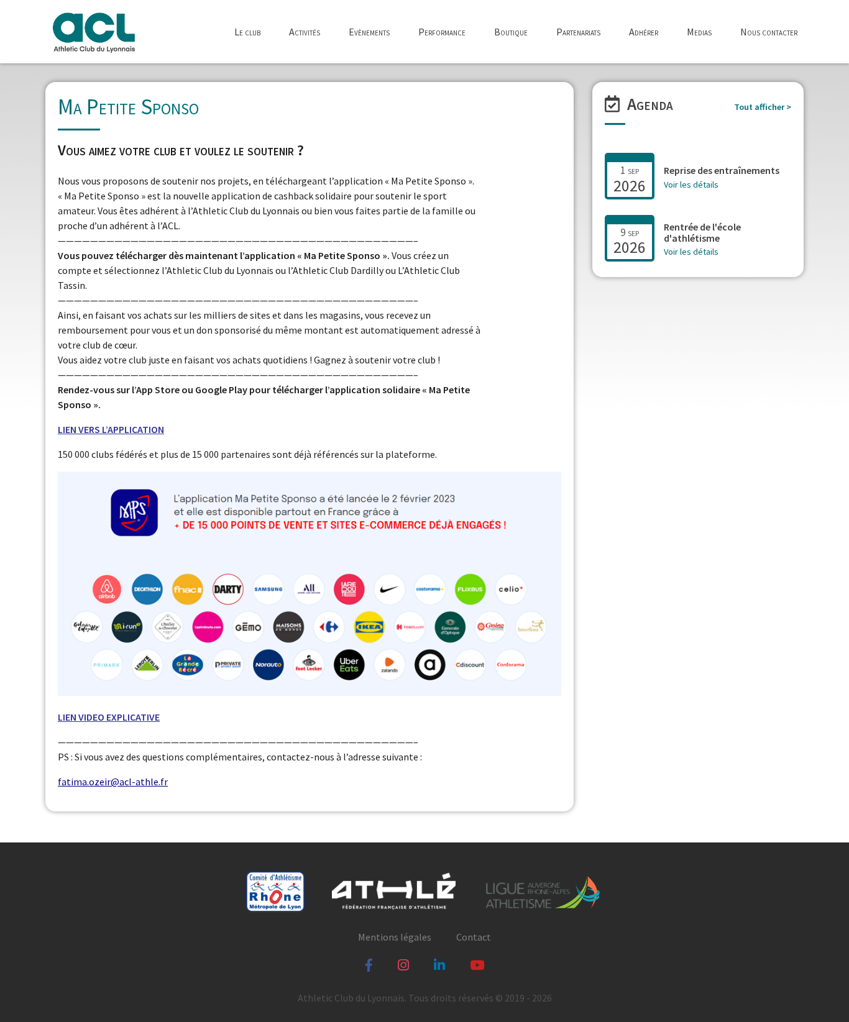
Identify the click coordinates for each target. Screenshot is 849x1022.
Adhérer (643, 31)
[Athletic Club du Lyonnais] (93, 31)
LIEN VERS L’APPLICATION (111, 429)
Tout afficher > (762, 107)
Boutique (511, 31)
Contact (473, 937)
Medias (699, 31)
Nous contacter (768, 31)
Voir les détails (691, 184)
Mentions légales (394, 937)
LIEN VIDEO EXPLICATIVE (109, 717)
